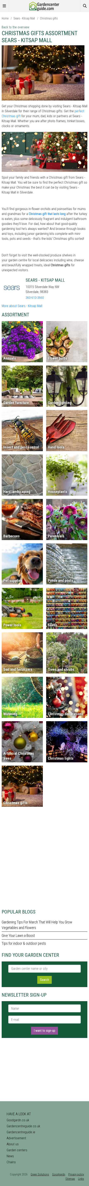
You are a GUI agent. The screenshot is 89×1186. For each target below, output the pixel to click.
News (10, 1156)
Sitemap (70, 1178)
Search (44, 980)
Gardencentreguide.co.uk (23, 1126)
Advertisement (16, 1138)
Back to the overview (15, 27)
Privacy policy (76, 1174)
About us (13, 1144)
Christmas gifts (49, 18)
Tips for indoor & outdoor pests (24, 943)
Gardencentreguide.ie (21, 1132)
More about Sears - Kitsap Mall (22, 306)
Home (5, 18)
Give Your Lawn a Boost (18, 935)
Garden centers (17, 1150)
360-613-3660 (35, 298)
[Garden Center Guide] (44, 6)
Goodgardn (58, 1174)
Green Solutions (40, 1174)
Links (81, 1178)
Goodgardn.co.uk (18, 1120)
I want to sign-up (44, 1031)
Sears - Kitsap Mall (24, 18)
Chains (11, 1162)
